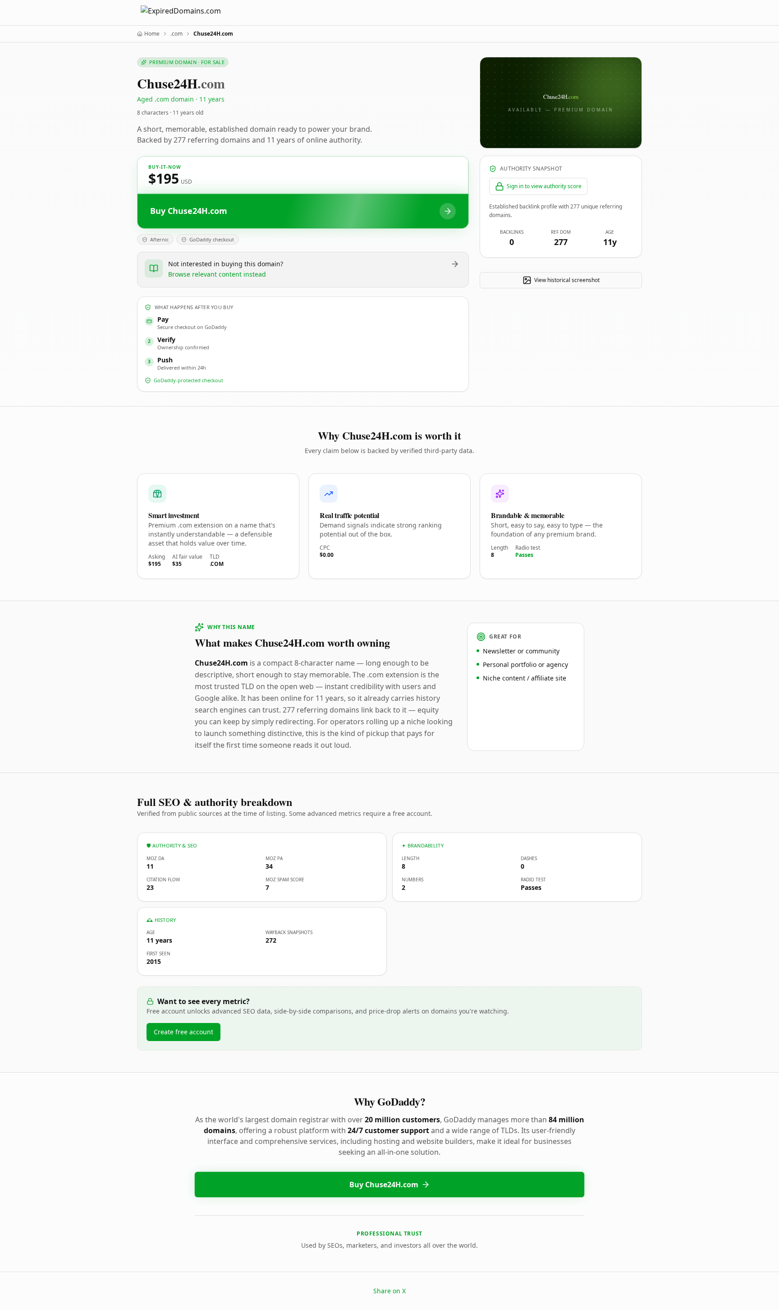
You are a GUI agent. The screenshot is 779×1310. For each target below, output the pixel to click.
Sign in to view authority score (544, 186)
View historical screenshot (567, 280)
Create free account (183, 1032)
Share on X (389, 1291)
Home (152, 33)
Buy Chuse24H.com (383, 1185)
